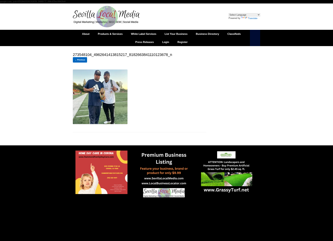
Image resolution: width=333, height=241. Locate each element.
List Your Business (176, 33)
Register (182, 42)
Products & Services (110, 33)
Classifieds (234, 33)
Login (165, 42)
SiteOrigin (164, 217)
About (85, 33)
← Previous (80, 60)
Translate (252, 18)
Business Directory (207, 33)
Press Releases (144, 42)
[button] (255, 38)
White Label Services (143, 33)
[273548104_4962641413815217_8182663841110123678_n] (100, 123)
